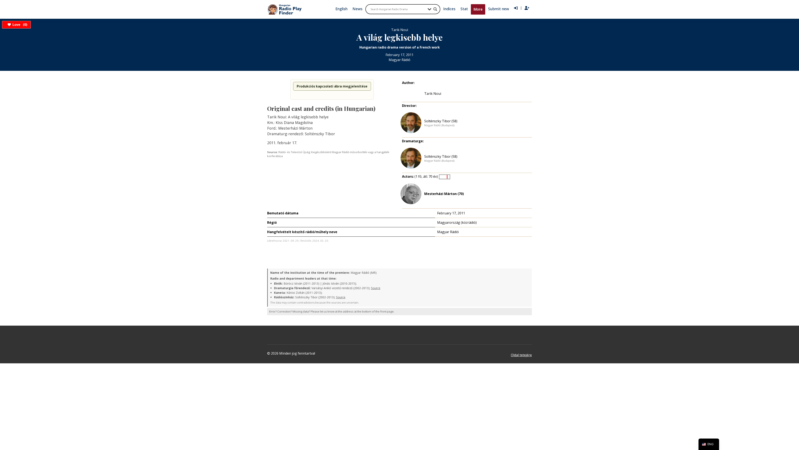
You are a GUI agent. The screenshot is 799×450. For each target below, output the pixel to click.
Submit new (498, 8)
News (357, 8)
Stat (464, 8)
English (341, 8)
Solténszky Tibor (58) (440, 121)
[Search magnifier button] (435, 9)
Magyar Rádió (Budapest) (439, 125)
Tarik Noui (432, 93)
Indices (449, 8)
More (478, 9)
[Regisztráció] (526, 8)
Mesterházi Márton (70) (444, 193)
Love (19, 24)
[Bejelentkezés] (516, 8)
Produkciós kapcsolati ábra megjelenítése (332, 86)
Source (375, 288)
